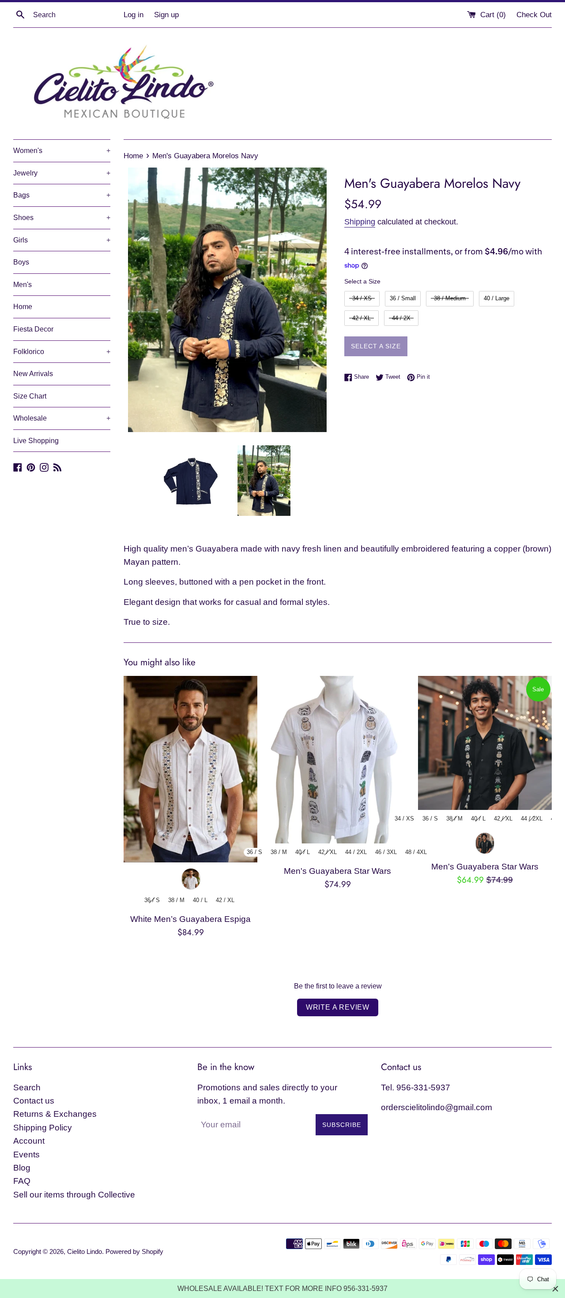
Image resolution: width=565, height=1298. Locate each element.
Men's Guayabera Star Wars (337, 871)
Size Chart (29, 396)
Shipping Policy (42, 1127)
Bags (61, 195)
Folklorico (61, 351)
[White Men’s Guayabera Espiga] (190, 769)
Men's (22, 284)
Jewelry (61, 173)
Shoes (61, 217)
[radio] (362, 298)
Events (26, 1154)
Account (29, 1140)
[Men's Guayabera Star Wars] (337, 759)
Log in (133, 15)
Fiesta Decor (33, 329)
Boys (21, 262)
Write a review (337, 1007)
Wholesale (61, 418)
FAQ (21, 1181)
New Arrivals (33, 373)
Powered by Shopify (134, 1251)
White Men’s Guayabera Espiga (190, 919)
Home (22, 306)
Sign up (166, 15)
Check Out (534, 15)
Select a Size (362, 281)
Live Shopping (36, 440)
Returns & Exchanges (55, 1114)
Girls (61, 240)
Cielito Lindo (84, 1251)
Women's (61, 150)
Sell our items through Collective (74, 1194)
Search (27, 1087)
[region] (282, 1288)
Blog (21, 1167)
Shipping (359, 221)
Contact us (33, 1100)
